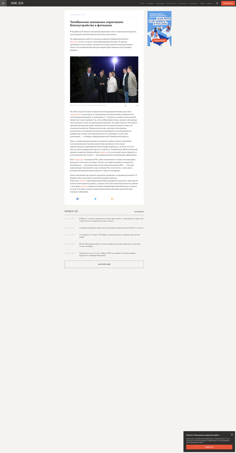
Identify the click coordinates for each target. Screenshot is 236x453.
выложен (74, 42)
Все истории (172, 3)
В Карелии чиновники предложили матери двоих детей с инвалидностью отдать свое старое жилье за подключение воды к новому (111, 219)
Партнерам (160, 3)
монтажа (84, 186)
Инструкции (193, 3)
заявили (103, 152)
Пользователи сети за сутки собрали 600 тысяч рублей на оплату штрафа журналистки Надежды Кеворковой (107, 254)
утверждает (79, 159)
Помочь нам (228, 3)
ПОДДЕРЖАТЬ (209, 447)
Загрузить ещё (104, 264)
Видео (202, 3)
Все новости (139, 211)
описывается (75, 114)
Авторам (150, 3)
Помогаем (183, 3)
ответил (82, 181)
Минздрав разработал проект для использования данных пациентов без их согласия (111, 227)
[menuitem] (3, 3)
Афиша (209, 3)
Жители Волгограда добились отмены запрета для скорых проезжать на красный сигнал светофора (110, 245)
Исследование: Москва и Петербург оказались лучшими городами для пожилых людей (109, 235)
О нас (142, 3)
